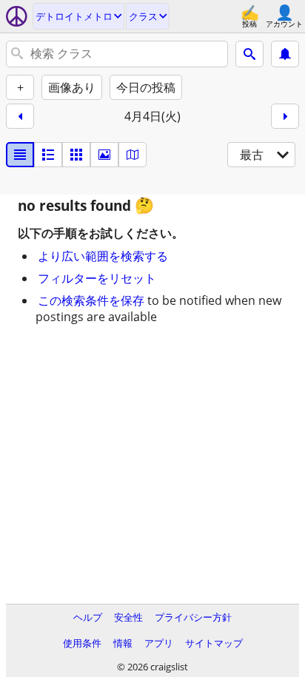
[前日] (20, 116)
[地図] (132, 154)
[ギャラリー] (104, 154)
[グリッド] (76, 154)
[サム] (48, 154)
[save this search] (285, 54)
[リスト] (20, 154)
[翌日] (285, 116)
